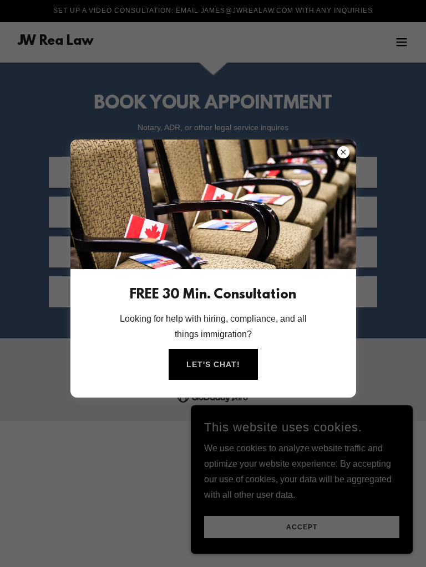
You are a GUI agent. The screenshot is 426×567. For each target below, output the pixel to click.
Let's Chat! (213, 364)
